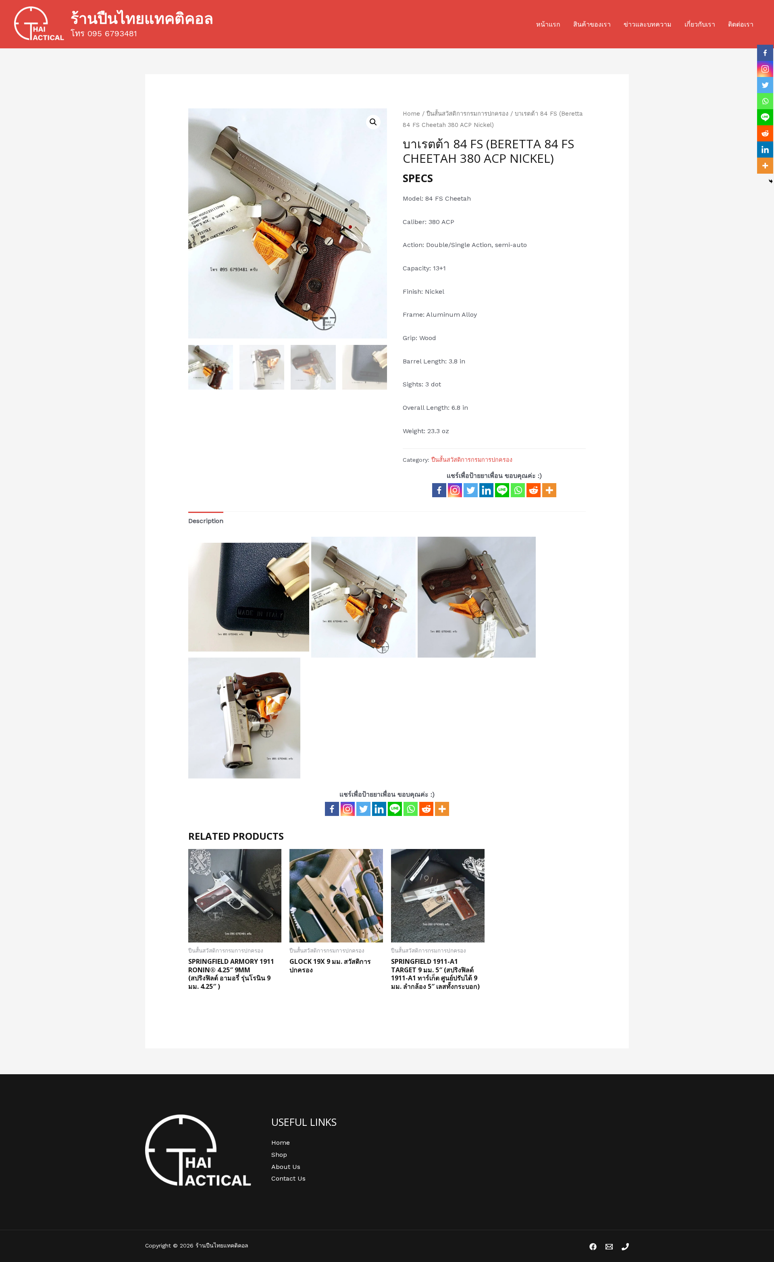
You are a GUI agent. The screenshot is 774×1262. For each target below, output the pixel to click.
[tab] (205, 521)
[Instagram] (455, 490)
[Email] (609, 1246)
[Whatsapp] (518, 490)
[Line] (502, 490)
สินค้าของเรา (592, 24)
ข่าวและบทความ (648, 24)
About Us (285, 1167)
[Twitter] (471, 490)
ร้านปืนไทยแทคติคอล (142, 17)
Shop (279, 1154)
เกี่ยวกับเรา (700, 24)
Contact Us (288, 1178)
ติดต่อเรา (740, 24)
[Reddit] (533, 490)
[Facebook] (439, 490)
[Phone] (625, 1246)
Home (411, 113)
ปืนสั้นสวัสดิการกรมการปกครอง (467, 113)
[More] (549, 490)
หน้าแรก (548, 24)
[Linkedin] (486, 490)
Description (205, 521)
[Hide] (771, 181)
